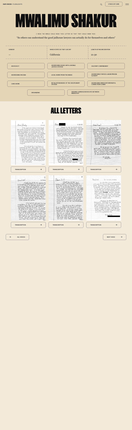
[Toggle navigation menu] (127, 4)
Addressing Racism (18, 75)
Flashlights (17, 4)
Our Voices (7, 4)
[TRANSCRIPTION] (28, 144)
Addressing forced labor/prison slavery (104, 75)
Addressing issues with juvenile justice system (63, 66)
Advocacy (15, 66)
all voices (21, 237)
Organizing (35, 92)
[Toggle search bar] (101, 5)
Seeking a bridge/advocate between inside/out (85, 92)
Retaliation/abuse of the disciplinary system (65, 83)
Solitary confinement (99, 66)
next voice (111, 237)
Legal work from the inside (61, 75)
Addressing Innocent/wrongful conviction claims (103, 83)
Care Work (15, 84)
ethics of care (113, 4)
